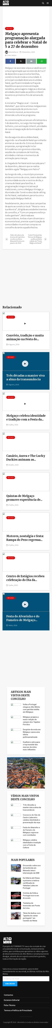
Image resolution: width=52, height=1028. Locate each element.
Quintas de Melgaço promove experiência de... (24, 497)
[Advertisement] (26, 277)
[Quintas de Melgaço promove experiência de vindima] (26, 481)
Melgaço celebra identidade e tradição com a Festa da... (26, 417)
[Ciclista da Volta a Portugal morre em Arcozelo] (16, 895)
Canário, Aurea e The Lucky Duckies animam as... (25, 457)
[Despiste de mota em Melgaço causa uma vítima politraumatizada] (16, 732)
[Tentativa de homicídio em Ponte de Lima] (16, 905)
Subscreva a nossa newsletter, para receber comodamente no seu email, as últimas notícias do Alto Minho (26, 971)
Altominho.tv (13, 52)
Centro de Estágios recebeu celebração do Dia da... (25, 578)
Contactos (8, 995)
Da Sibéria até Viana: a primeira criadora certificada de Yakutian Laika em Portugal (31, 883)
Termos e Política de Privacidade (18, 1010)
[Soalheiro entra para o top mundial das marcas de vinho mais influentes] (16, 744)
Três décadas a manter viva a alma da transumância (25, 377)
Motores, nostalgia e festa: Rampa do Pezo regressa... (25, 538)
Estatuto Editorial (11, 1000)
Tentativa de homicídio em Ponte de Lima (31, 905)
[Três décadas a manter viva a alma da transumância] (26, 361)
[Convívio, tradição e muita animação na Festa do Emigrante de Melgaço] (26, 321)
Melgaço (9, 28)
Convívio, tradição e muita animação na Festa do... (25, 337)
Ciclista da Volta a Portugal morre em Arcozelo (31, 895)
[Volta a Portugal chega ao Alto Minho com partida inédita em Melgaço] (16, 707)
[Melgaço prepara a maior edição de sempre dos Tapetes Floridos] (16, 719)
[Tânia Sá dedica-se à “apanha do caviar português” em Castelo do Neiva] (16, 916)
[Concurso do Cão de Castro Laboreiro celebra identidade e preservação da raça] (16, 817)
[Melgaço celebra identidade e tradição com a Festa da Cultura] (26, 401)
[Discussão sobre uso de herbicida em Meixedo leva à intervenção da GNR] (16, 868)
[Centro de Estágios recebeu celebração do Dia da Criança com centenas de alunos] (26, 562)
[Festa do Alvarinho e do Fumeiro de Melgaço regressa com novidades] (26, 602)
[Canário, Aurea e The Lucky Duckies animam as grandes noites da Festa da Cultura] (26, 441)
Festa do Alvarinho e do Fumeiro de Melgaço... (22, 618)
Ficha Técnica (9, 1005)
